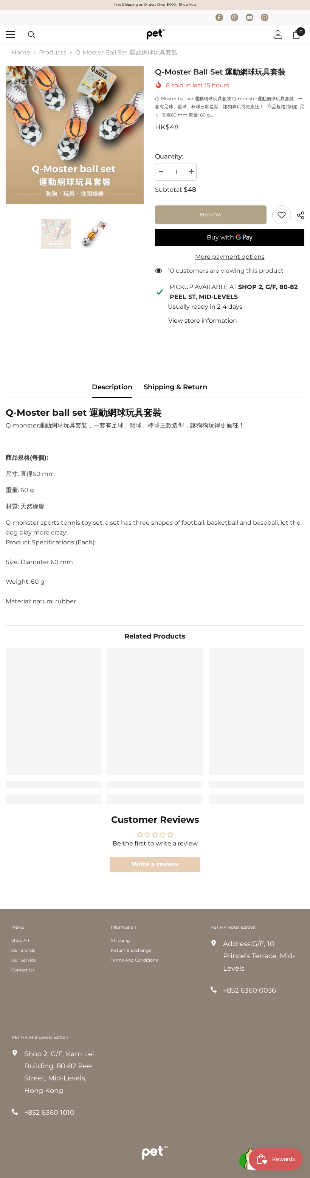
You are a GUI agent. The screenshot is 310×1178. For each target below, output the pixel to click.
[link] (281, 214)
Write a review (155, 864)
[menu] (10, 34)
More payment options (230, 256)
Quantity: (169, 156)
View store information (202, 320)
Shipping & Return (175, 387)
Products (53, 52)
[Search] (31, 34)
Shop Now (188, 4)
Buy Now (211, 215)
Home (20, 52)
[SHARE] (297, 215)
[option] (75, 135)
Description (112, 387)
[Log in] (278, 34)
